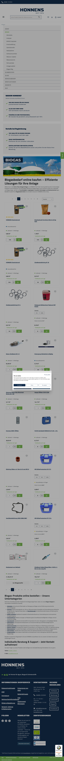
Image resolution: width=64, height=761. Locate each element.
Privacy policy (47, 374)
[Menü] (61, 746)
